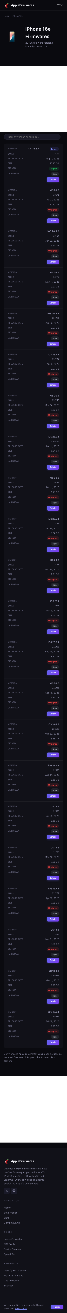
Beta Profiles (11, 1212)
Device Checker (12, 1249)
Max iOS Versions (13, 1275)
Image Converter (13, 1239)
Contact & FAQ (12, 1222)
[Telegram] (14, 1191)
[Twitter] (7, 1191)
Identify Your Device (15, 1270)
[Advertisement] (33, 99)
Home (6, 16)
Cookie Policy (11, 1280)
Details (53, 179)
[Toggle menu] (60, 5)
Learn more (21, 1308)
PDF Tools (9, 1244)
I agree (57, 1307)
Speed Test (10, 1254)
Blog (6, 1217)
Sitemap (8, 1285)
